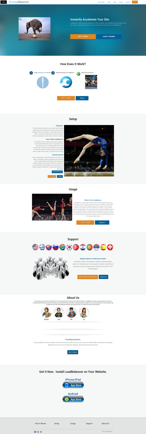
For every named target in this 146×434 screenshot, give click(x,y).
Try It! (135, 2)
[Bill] (71, 312)
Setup (109, 2)
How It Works (101, 2)
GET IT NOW (66, 98)
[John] (58, 312)
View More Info (57, 171)
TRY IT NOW (85, 222)
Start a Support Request (88, 277)
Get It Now (73, 352)
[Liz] (83, 312)
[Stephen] (46, 312)
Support (121, 2)
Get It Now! (83, 37)
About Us (128, 2)
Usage (114, 2)
